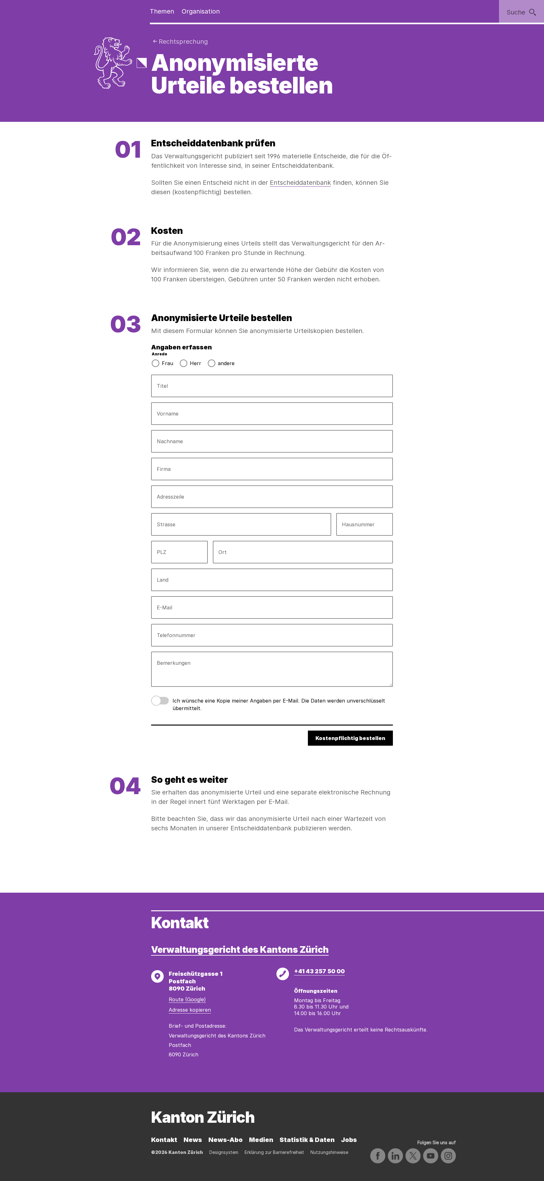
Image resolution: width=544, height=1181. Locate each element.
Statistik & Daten (307, 1140)
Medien (261, 1140)
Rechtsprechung (183, 41)
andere (226, 363)
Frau (167, 363)
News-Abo (225, 1140)
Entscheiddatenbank (300, 182)
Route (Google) (187, 999)
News (193, 1140)
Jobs (349, 1140)
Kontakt (164, 1140)
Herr (195, 363)
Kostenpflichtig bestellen (350, 738)
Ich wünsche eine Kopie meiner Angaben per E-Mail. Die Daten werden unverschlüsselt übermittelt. (279, 704)
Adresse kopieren (190, 1010)
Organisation (201, 11)
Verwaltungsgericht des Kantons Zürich (240, 949)
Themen (162, 11)
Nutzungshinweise (329, 1152)
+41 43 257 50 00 (319, 971)
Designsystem (223, 1152)
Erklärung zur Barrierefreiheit (274, 1152)
